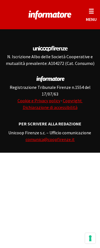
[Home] (50, 14)
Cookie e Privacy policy (39, 100)
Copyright (73, 100)
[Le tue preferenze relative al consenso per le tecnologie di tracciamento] (90, 238)
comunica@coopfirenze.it (50, 139)
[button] (91, 14)
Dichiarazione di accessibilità (50, 107)
